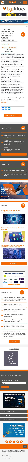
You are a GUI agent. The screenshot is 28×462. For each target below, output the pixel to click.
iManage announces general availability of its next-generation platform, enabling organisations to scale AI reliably (15, 334)
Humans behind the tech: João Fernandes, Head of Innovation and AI (14, 326)
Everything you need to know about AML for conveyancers (14, 310)
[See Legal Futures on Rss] (21, 441)
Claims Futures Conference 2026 (14, 170)
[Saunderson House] (12, 49)
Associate (4, 102)
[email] (14, 383)
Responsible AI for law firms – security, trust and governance (13, 305)
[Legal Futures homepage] (14, 9)
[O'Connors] (14, 358)
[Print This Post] (26, 26)
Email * (4, 383)
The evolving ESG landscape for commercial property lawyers (13, 320)
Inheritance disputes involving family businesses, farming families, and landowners (14, 143)
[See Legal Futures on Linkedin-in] (12, 2)
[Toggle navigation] (25, 2)
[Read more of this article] (14, 219)
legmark (11, 458)
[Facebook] (3, 108)
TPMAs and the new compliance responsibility (13, 315)
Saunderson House (5, 53)
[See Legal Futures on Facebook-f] (15, 2)
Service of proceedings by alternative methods (12, 228)
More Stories (14, 341)
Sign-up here (5, 387)
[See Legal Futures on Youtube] (17, 441)
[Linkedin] (9, 108)
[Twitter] (6, 108)
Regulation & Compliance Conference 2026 (15, 174)
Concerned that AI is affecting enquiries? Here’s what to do (10, 211)
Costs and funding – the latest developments (12, 149)
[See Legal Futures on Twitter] (10, 2)
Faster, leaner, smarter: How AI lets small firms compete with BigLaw (12, 245)
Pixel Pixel (9, 456)
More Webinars (14, 154)
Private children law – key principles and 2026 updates (15, 136)
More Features (14, 263)
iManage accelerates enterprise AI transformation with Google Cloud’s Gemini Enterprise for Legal (15, 299)
